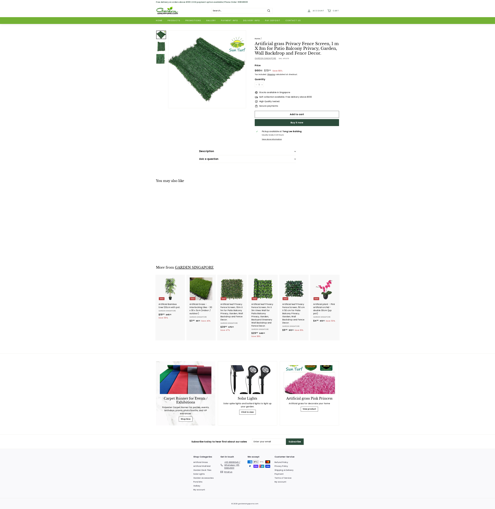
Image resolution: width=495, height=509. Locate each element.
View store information (272, 139)
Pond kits (198, 481)
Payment (279, 474)
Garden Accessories (203, 478)
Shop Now (186, 419)
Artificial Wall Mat (202, 466)
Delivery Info (251, 20)
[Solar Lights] (247, 379)
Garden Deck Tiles (202, 470)
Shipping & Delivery (284, 470)
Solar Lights (199, 474)
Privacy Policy (281, 466)
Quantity (260, 79)
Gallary (196, 485)
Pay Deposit (272, 20)
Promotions (193, 20)
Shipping (271, 74)
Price (258, 65)
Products (174, 20)
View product (309, 409)
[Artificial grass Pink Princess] (309, 379)
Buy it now (297, 122)
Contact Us (293, 20)
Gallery (211, 20)
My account (199, 489)
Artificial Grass (200, 462)
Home (159, 20)
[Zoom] (207, 69)
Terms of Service (283, 478)
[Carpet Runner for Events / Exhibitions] (185, 379)
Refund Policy (281, 462)
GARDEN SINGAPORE (265, 58)
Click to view (247, 412)
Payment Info (229, 20)
